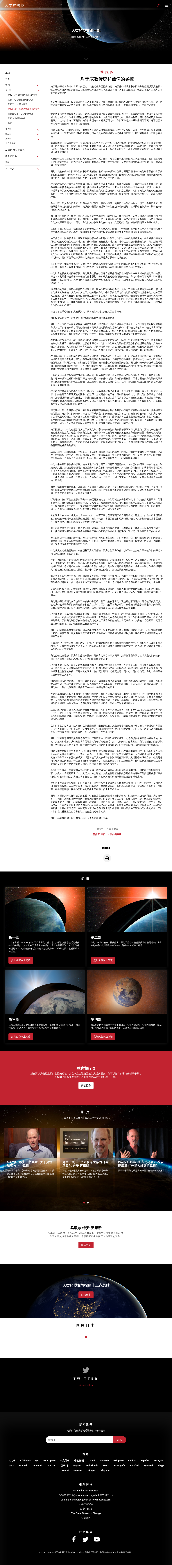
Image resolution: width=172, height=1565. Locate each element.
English (132, 1460)
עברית (11, 1465)
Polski (106, 1465)
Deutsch (104, 1460)
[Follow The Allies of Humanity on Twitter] (85, 1539)
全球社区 (86, 1517)
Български (49, 1460)
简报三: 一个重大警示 (17, 104)
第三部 (8, 134)
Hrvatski (23, 1465)
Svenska (78, 1470)
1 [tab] (84, 1202)
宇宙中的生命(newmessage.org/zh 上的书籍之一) (86, 1495)
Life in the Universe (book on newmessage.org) (86, 1499)
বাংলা (37, 1460)
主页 (7, 72)
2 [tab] (87, 1202)
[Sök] (159, 5)
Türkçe (91, 1470)
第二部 (8, 129)
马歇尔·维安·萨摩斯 (15, 150)
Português (119, 1465)
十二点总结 (10, 143)
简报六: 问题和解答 (16, 118)
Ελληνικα (118, 1460)
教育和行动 (11, 156)
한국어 (64, 1465)
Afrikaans (25, 1460)
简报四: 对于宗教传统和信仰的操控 (23, 109)
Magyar (77, 1465)
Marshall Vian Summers (86, 1490)
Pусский (148, 1465)
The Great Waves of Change (86, 1513)
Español (145, 1460)
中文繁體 (79, 1460)
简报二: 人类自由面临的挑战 (20, 99)
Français (158, 1460)
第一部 (8, 90)
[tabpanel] (30, 1162)
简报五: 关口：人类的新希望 (20, 114)
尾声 (10, 123)
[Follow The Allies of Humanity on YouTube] (96, 1539)
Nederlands (91, 1465)
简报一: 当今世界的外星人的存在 (22, 95)
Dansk (92, 1460)
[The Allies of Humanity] (14, 5)
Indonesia (38, 1465)
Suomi (65, 1470)
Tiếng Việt (104, 1470)
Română (134, 1465)
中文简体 (65, 1460)
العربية (12, 1460)
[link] (38, 85)
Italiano (52, 1465)
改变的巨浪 (86, 1508)
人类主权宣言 (86, 1504)
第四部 (8, 138)
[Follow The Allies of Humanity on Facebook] (74, 1539)
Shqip (160, 1465)
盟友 (7, 78)
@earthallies (86, 1384)
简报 (7, 85)
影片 (7, 162)
